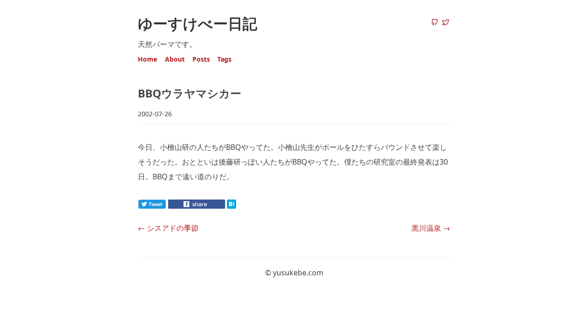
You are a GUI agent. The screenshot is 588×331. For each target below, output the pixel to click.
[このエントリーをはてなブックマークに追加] (246, 206)
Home (147, 59)
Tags (224, 59)
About (175, 59)
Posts (201, 59)
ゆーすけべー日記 (197, 23)
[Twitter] (445, 23)
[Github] (434, 23)
